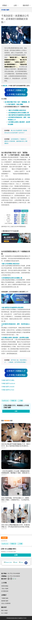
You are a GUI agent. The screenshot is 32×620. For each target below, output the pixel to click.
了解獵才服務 (4, 598)
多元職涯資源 (4, 591)
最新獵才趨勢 (4, 601)
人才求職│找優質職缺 (16, 94)
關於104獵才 (4, 610)
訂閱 (16, 555)
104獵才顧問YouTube (7, 390)
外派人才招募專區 (6, 603)
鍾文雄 (5, 85)
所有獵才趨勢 (5, 10)
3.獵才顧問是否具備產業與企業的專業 (19, 115)
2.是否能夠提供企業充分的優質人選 (18, 113)
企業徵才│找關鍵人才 (16, 90)
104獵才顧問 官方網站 (7, 380)
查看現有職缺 (4, 586)
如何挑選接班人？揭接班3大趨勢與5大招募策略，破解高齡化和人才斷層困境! (15, 141)
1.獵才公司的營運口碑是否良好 (17, 110)
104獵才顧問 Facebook (8, 383)
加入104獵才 (4, 613)
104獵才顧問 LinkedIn (7, 387)
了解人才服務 (4, 588)
